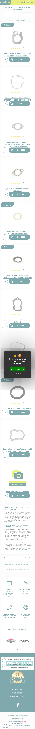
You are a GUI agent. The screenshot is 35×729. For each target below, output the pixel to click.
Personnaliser (17, 373)
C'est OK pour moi (17, 369)
